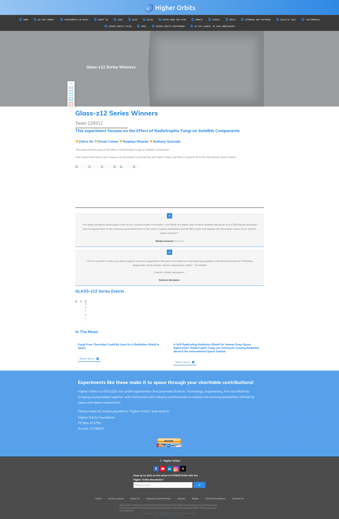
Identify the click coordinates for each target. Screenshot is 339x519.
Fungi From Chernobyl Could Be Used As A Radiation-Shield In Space (121, 354)
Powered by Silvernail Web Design (169, 515)
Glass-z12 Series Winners (116, 113)
